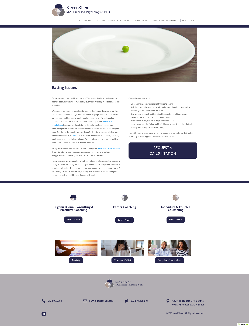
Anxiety (75, 260)
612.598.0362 (55, 300)
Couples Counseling (169, 260)
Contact (192, 20)
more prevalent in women (109, 149)
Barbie (75, 136)
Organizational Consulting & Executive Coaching (112, 20)
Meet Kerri (87, 20)
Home (78, 20)
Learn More (73, 219)
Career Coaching (141, 20)
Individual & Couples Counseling (165, 20)
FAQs (184, 20)
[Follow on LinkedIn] (44, 314)
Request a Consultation (163, 150)
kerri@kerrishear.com (101, 300)
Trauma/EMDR (122, 260)
